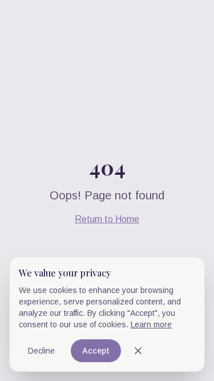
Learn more (151, 324)
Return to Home (107, 219)
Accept (96, 350)
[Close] (138, 350)
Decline (41, 350)
